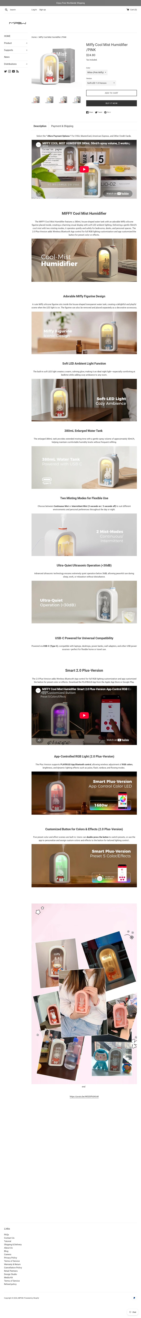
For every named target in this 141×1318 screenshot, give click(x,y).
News (7, 57)
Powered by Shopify (31, 1298)
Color (88, 68)
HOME (7, 36)
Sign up (42, 10)
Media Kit (8, 1277)
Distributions (15, 64)
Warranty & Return (12, 1264)
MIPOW (20, 1298)
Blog (6, 1251)
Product (15, 43)
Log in (34, 10)
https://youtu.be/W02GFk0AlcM (84, 1096)
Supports (15, 50)
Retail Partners (11, 1271)
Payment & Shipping (62, 126)
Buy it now (111, 103)
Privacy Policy (10, 1258)
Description (40, 126)
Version (89, 78)
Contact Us (9, 1238)
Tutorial (7, 1241)
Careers (7, 1254)
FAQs (6, 1234)
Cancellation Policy (13, 1267)
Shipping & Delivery (13, 1244)
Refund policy (10, 1284)
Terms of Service (12, 1261)
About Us (8, 1248)
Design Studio (10, 1274)
